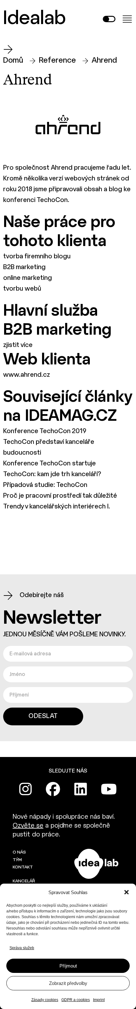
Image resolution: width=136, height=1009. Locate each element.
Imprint (99, 1000)
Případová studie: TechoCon (45, 485)
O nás (19, 852)
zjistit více (18, 345)
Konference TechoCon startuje (49, 464)
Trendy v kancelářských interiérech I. (56, 507)
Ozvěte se (28, 826)
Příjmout (68, 965)
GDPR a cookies (75, 1000)
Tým (17, 860)
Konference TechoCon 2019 (44, 431)
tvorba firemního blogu (37, 257)
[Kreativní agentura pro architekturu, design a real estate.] (96, 864)
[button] (126, 892)
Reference (57, 60)
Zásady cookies (44, 1000)
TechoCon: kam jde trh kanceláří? (52, 474)
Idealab (34, 19)
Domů (13, 60)
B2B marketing (24, 267)
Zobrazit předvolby (68, 983)
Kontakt (23, 867)
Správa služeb (21, 948)
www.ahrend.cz (26, 375)
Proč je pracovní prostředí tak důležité (60, 496)
